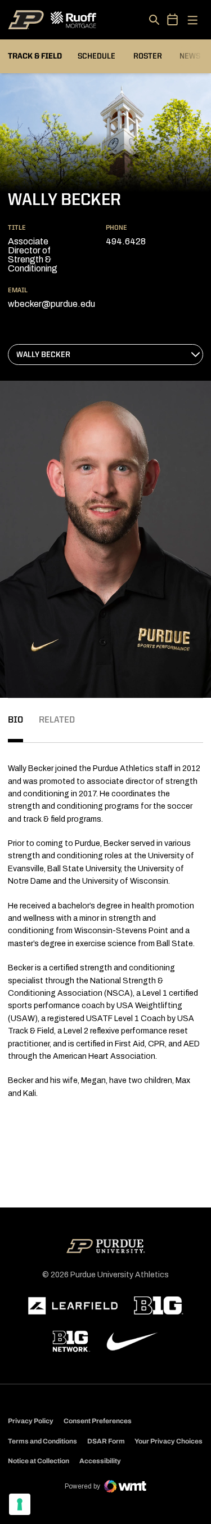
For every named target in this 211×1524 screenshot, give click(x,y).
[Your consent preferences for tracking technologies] (19, 1504)
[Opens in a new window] (73, 1306)
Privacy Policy (30, 1421)
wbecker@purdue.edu (51, 304)
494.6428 (126, 241)
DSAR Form (106, 1441)
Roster (147, 56)
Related (57, 720)
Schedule (96, 56)
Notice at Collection (38, 1461)
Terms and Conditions (42, 1441)
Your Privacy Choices (168, 1441)
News (189, 56)
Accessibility (100, 1460)
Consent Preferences (98, 1421)
